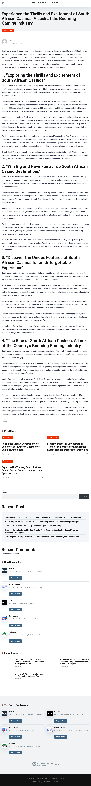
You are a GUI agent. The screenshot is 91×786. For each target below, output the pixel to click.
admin (13, 41)
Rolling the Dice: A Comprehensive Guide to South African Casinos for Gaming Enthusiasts (21, 446)
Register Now (15, 578)
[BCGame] (4, 604)
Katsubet (12, 632)
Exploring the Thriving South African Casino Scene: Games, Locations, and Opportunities (22, 470)
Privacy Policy (37, 782)
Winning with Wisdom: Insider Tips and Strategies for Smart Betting (33, 526)
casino (5, 421)
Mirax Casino (14, 584)
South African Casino (45, 2)
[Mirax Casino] (4, 589)
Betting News (8, 30)
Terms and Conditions (51, 782)
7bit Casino (13, 616)
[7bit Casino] (4, 620)
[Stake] (4, 573)
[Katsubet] (4, 636)
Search (4, 493)
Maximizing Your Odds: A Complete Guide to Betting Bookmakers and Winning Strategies (42, 522)
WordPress (49, 778)
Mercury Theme (59, 778)
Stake (11, 568)
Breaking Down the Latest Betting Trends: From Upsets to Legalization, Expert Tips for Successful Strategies (67, 446)
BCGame (12, 600)
